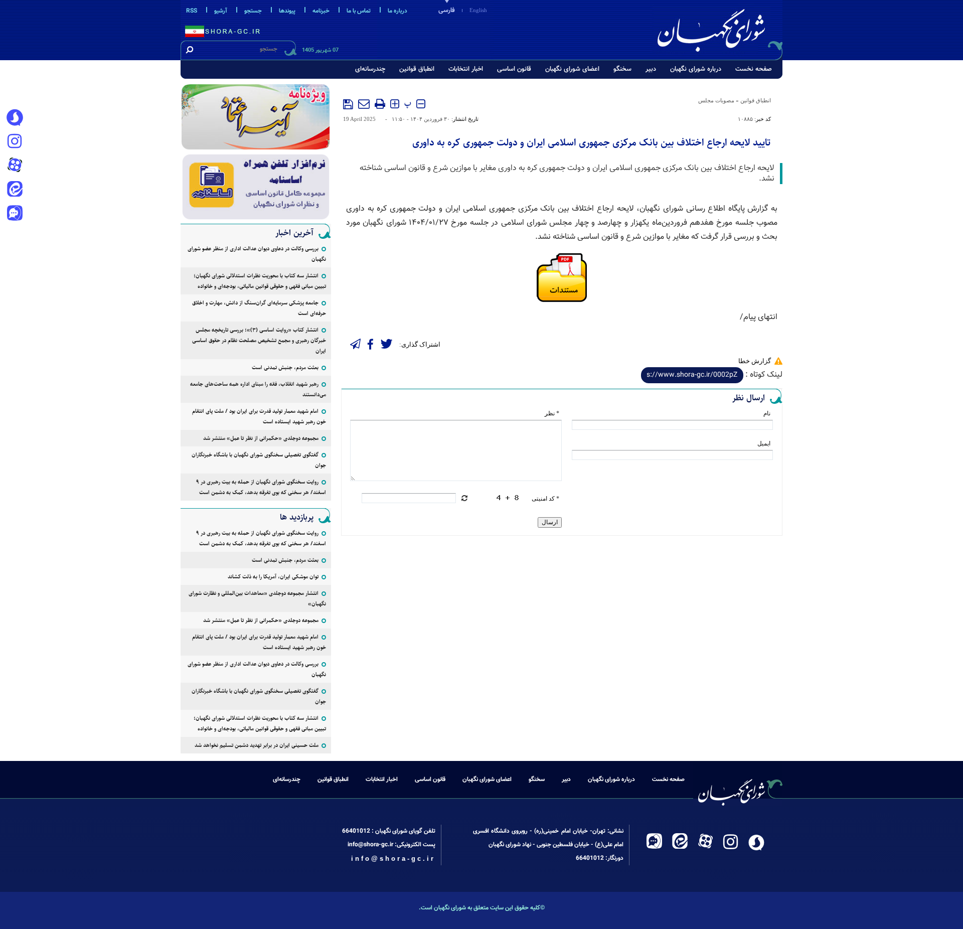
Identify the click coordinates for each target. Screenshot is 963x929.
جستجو (253, 11)
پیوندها (287, 11)
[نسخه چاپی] (380, 103)
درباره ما (397, 11)
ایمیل (763, 443)
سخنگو (622, 69)
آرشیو (220, 11)
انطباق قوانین (416, 69)
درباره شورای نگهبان (695, 69)
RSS (191, 11)
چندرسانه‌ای (370, 69)
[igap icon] (15, 214)
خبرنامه (321, 11)
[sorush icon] (15, 118)
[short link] (692, 375)
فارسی (446, 11)
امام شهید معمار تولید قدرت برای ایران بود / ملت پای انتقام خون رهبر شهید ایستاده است (259, 416)
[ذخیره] (348, 104)
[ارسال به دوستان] (364, 103)
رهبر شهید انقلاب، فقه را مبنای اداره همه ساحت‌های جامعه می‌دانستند (258, 389)
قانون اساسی (514, 69)
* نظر (552, 413)
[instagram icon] (15, 142)
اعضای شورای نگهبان (572, 69)
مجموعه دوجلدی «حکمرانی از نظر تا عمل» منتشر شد (260, 438)
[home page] (718, 28)
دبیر (651, 69)
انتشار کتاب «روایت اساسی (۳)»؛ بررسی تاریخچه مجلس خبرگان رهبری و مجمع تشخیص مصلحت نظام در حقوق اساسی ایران (259, 340)
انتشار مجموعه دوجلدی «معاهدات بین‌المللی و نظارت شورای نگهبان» (257, 598)
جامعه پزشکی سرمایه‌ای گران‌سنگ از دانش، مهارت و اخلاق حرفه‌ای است (259, 308)
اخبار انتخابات (465, 69)
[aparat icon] (15, 166)
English (478, 10)
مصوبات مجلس (716, 100)
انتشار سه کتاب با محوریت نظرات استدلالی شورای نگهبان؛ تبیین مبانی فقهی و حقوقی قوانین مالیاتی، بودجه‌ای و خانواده (260, 280)
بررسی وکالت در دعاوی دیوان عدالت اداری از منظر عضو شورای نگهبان (257, 253)
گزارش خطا (754, 361)
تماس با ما (359, 11)
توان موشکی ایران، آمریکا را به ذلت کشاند (273, 576)
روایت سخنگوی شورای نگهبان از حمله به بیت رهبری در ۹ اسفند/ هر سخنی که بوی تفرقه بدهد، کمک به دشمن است (261, 487)
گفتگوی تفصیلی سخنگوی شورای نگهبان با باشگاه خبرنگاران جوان (259, 460)
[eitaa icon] (15, 190)
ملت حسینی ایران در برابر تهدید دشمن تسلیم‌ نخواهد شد (256, 745)
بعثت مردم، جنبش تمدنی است (285, 367)
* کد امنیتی (545, 498)
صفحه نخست (753, 69)
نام (766, 413)
